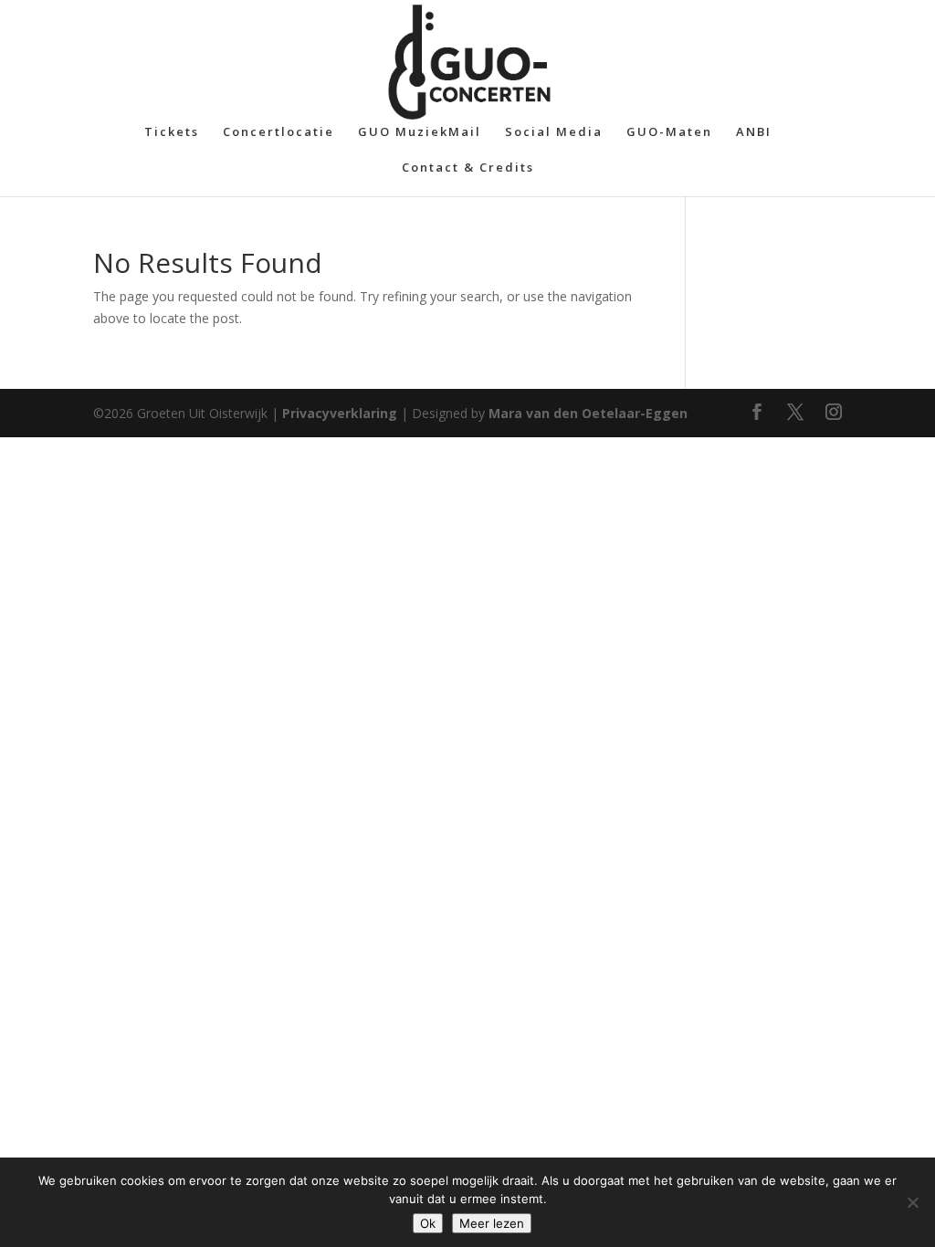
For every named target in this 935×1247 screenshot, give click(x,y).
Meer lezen (491, 1223)
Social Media (554, 132)
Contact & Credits (468, 168)
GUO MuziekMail (419, 132)
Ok (428, 1223)
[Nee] (912, 1202)
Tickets (171, 132)
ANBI (754, 132)
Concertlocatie (278, 132)
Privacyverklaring (339, 413)
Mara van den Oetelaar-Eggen (588, 413)
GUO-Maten (669, 132)
